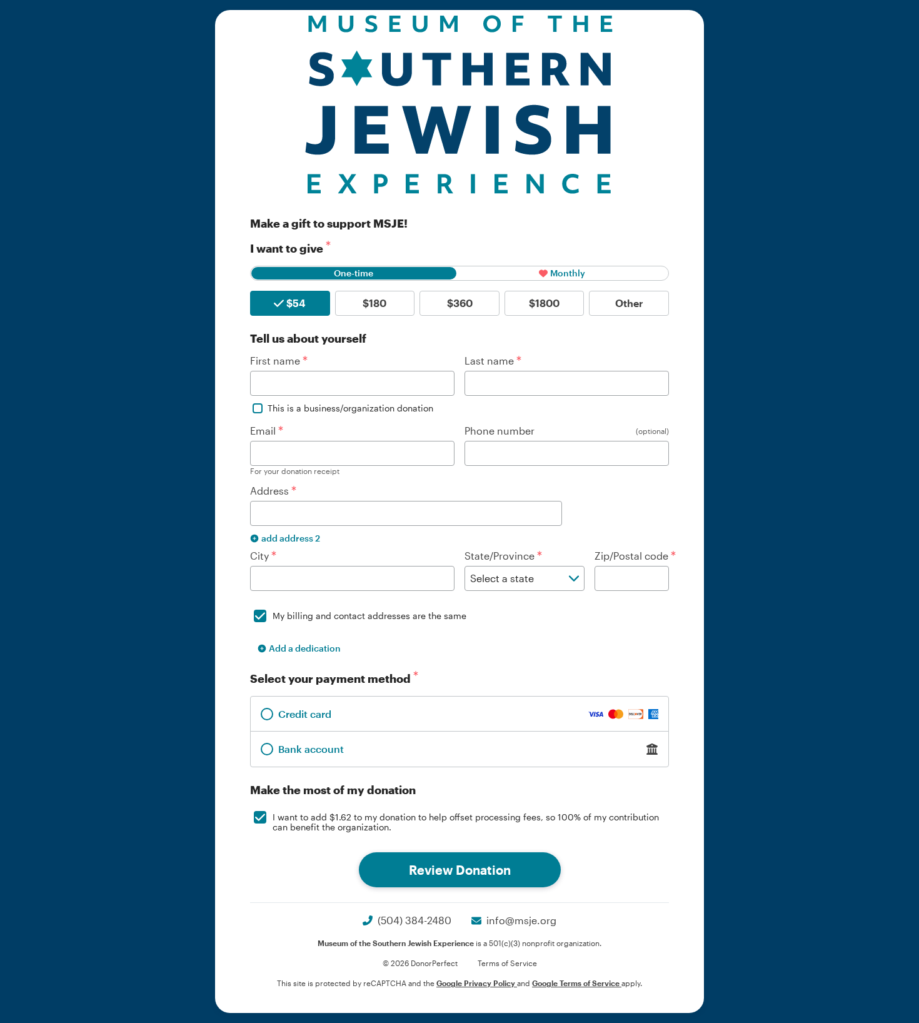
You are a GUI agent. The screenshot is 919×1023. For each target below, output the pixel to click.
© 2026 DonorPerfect (420, 963)
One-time (353, 273)
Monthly (567, 273)
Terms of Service (507, 963)
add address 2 (290, 538)
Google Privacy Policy (476, 983)
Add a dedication (305, 648)
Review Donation (460, 869)
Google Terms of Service (576, 983)
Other (629, 303)
